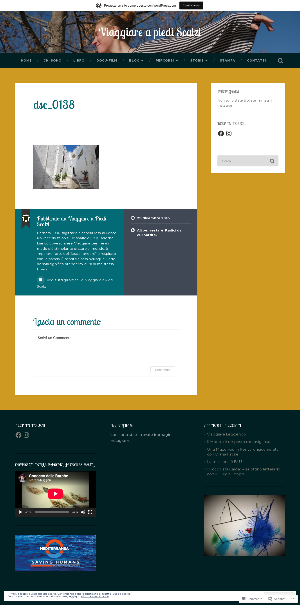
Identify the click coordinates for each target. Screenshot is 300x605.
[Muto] (83, 512)
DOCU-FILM (106, 60)
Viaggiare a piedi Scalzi (150, 32)
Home (26, 60)
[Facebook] (220, 133)
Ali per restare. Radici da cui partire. (159, 232)
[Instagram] (228, 133)
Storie (197, 60)
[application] (55, 493)
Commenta (163, 370)
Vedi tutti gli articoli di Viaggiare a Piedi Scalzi (75, 283)
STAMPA (227, 60)
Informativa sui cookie (94, 596)
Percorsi (165, 60)
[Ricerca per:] (247, 160)
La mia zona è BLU (224, 461)
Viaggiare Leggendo (226, 434)
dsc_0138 (54, 104)
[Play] (20, 512)
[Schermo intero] (90, 512)
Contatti (256, 60)
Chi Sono (52, 60)
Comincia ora (191, 5)
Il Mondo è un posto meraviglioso (238, 441)
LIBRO (79, 60)
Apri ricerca (280, 60)
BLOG (134, 60)
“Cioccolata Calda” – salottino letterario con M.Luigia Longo (243, 471)
